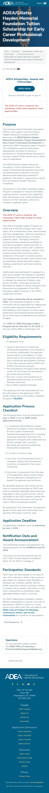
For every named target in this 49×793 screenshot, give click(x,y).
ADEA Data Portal (24, 758)
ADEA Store (24, 754)
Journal (24, 766)
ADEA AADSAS (24, 735)
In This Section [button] (10, 69)
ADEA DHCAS (24, 743)
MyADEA (18, 398)
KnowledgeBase (37, 782)
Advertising (24, 721)
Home (6, 51)
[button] (24, 622)
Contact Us (24, 717)
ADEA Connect (24, 709)
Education (16, 51)
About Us (24, 713)
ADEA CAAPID (24, 739)
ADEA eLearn (24, 762)
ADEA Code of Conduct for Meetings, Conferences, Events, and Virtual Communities (21, 613)
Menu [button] (40, 3)
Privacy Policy (24, 776)
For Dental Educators (25, 54)
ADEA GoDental (24, 731)
